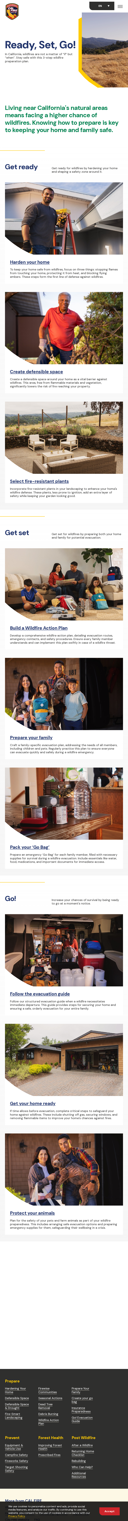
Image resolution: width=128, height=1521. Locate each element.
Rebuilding (79, 1461)
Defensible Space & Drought (17, 1406)
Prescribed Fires (49, 1455)
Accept (109, 1511)
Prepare (12, 1381)
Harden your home (30, 262)
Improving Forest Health (50, 1447)
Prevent (12, 1437)
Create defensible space (36, 372)
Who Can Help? (82, 1467)
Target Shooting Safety (16, 1469)
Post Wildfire (84, 1437)
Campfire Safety (16, 1455)
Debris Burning (48, 1414)
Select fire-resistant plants (39, 481)
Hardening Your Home (15, 1390)
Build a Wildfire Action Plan (39, 628)
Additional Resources (79, 1475)
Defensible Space (17, 1398)
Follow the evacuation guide (40, 994)
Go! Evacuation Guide (82, 1419)
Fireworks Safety (16, 1461)
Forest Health (50, 1437)
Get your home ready (33, 1103)
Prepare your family (31, 737)
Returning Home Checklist (83, 1453)
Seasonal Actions (50, 1398)
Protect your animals (32, 1213)
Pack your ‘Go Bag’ (30, 847)
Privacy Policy (16, 1516)
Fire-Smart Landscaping (13, 1416)
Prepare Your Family (80, 1390)
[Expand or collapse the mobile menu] (120, 7)
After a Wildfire (82, 1445)
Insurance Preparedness (81, 1410)
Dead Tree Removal (45, 1406)
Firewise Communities (47, 1390)
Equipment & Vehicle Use (14, 1447)
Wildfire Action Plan (48, 1422)
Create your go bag (82, 1400)
